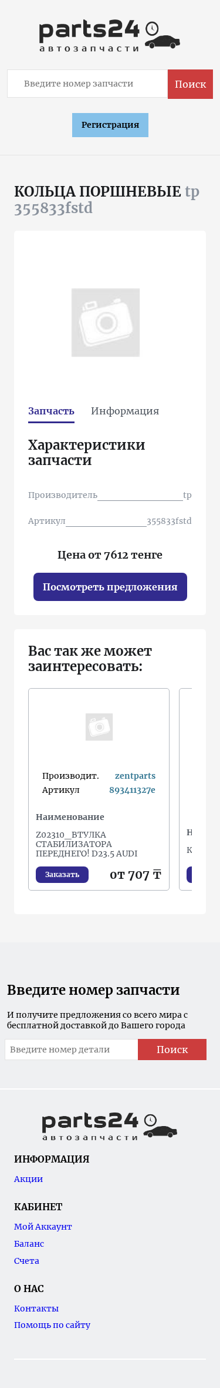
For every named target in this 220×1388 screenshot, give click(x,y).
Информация (125, 411)
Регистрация (110, 124)
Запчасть (51, 411)
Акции (28, 1179)
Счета (26, 1261)
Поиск (190, 84)
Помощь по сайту (52, 1325)
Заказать (62, 874)
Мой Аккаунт (43, 1226)
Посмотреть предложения (110, 587)
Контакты (36, 1308)
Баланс (29, 1243)
